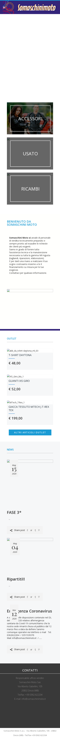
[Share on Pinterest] (39, 530)
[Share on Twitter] (31, 530)
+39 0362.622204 (33, 694)
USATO (30, 153)
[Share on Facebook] (27, 530)
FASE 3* (14, 512)
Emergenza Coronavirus (29, 611)
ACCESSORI (30, 118)
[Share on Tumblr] (35, 530)
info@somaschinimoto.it (34, 698)
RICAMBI (30, 188)
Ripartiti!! (16, 579)
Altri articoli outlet (30, 432)
